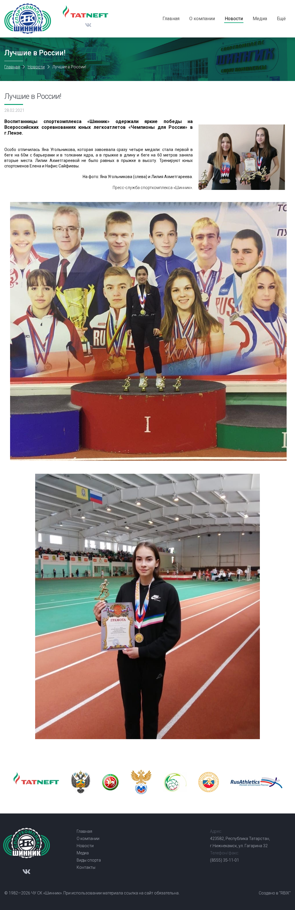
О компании (202, 18)
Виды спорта (89, 860)
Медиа (260, 18)
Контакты (86, 867)
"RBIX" (285, 893)
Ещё (281, 18)
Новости (234, 18)
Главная (170, 18)
